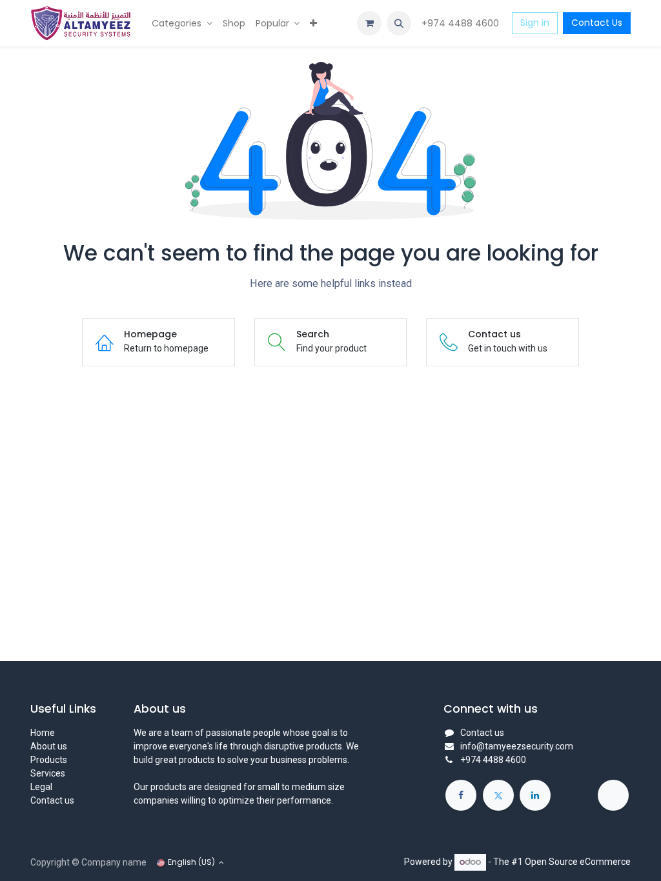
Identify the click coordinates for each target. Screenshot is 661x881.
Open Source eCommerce (578, 861)
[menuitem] (182, 23)
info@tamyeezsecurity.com (516, 746)
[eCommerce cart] (369, 23)
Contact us (52, 800)
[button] (399, 23)
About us (48, 746)
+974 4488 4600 (462, 23)
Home (42, 733)
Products (48, 760)
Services (47, 773)
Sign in (534, 22)
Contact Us (596, 22)
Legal (41, 787)
